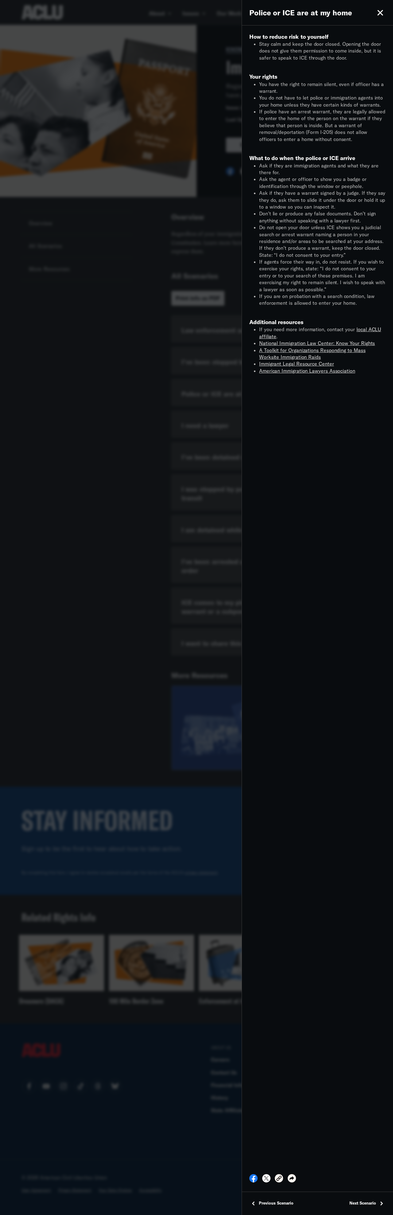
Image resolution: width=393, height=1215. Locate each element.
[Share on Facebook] (253, 1180)
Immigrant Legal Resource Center (296, 363)
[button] (380, 13)
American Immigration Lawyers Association (307, 371)
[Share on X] (266, 1180)
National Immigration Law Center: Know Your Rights (317, 343)
